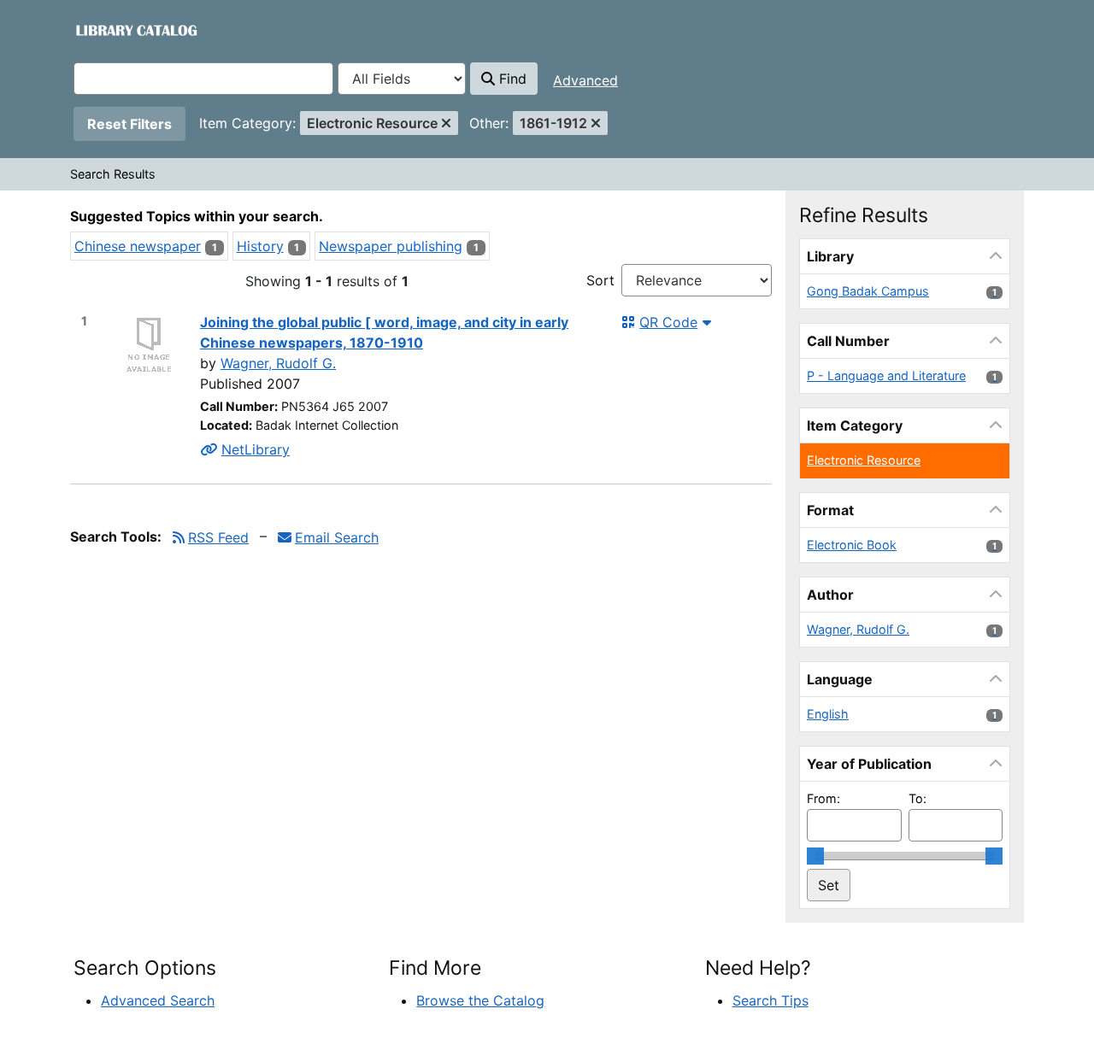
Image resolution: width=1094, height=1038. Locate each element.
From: (823, 798)
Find (510, 78)
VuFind (104, 29)
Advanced (585, 80)
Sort (600, 280)
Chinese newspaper (137, 246)
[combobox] (203, 78)
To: (917, 798)
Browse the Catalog (480, 1000)
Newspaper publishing (390, 246)
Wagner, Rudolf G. (278, 363)
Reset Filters (129, 123)
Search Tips (770, 1000)
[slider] (815, 856)
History (260, 246)
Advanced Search (158, 1000)
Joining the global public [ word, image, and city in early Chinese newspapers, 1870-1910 (384, 332)
